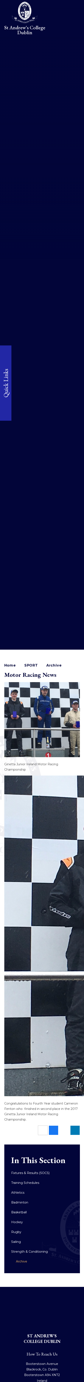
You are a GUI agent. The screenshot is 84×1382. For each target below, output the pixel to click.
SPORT (31, 665)
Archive (54, 665)
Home (10, 665)
